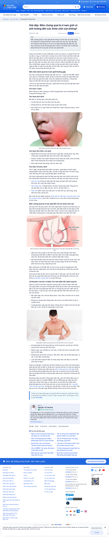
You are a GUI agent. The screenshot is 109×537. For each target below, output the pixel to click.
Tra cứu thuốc (48, 472)
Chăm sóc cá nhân (29, 478)
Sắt (32, 10)
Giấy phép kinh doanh (9, 475)
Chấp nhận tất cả (96, 528)
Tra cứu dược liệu (49, 478)
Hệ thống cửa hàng (8, 472)
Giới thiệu (5, 470)
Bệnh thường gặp (49, 481)
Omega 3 (23, 10)
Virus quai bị (43, 426)
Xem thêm (39, 397)
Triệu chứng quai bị (63, 426)
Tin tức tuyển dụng (49, 489)
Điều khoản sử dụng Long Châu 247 (10, 518)
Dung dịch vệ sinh (75, 10)
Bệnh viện (47, 483)
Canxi (17, 10)
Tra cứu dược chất (49, 475)
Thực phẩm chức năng (30, 470)
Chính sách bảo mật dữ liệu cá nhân (11, 500)
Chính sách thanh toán (9, 494)
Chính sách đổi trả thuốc (9, 486)
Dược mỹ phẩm (28, 472)
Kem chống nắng (39, 10)
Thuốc (25, 475)
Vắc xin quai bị (52, 426)
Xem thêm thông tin (35, 421)
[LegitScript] (73, 503)
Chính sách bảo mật (8, 492)
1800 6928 (103, 1)
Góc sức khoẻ (48, 470)
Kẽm (28, 10)
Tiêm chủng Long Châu (30, 486)
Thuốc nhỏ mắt (49, 10)
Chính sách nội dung (8, 483)
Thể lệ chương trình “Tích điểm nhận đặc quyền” (10, 514)
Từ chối (96, 532)
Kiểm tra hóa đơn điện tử (10, 497)
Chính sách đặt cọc (8, 481)
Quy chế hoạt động (8, 478)
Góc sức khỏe (14, 19)
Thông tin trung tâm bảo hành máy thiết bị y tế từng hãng (11, 509)
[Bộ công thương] (69, 495)
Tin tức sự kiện (48, 492)
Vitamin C (84, 10)
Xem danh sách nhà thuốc (96, 461)
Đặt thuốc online (28, 483)
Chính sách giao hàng (9, 489)
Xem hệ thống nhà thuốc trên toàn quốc (25, 461)
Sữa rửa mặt (57, 10)
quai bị (36, 426)
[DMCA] (73, 499)
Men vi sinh (66, 10)
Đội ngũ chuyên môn (50, 486)
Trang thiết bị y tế (29, 481)
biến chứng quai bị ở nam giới (64, 369)
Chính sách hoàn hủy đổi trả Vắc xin (11, 505)
